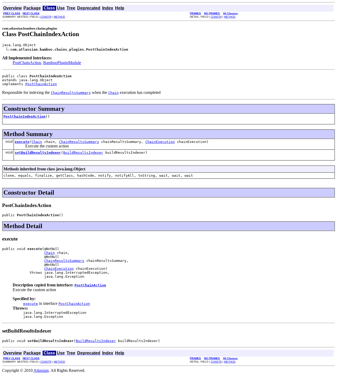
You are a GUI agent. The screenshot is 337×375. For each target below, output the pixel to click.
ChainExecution (160, 142)
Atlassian (41, 370)
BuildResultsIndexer (83, 153)
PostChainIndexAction (24, 116)
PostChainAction (27, 62)
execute (22, 142)
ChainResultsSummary (79, 142)
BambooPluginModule (62, 62)
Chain (37, 142)
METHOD (59, 16)
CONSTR (45, 16)
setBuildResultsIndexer (38, 153)
